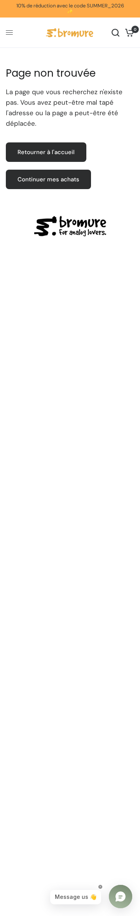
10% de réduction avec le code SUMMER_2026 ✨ (70, 8)
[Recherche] (115, 33)
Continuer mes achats (48, 179)
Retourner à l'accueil (46, 152)
